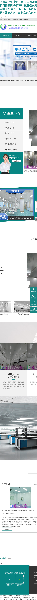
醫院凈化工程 (9, 133)
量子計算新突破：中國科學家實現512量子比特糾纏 (18, 511)
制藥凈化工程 (9, 122)
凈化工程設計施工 (10, 149)
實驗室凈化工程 (10, 138)
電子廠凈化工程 (10, 144)
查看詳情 (7, 529)
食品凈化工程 (9, 127)
